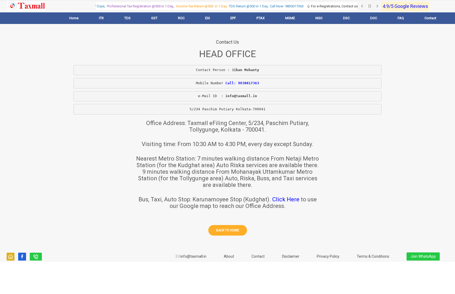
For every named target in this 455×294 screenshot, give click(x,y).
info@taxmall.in (193, 256)
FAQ (401, 18)
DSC (346, 18)
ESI (207, 18)
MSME (290, 18)
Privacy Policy (328, 256)
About (229, 256)
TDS (127, 18)
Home (73, 18)
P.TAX (260, 18)
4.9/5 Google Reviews (405, 6)
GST (154, 18)
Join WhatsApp (423, 256)
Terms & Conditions (373, 256)
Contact (430, 18)
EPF (233, 18)
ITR (101, 18)
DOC (373, 18)
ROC (181, 18)
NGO (319, 18)
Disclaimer (290, 256)
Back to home (227, 230)
